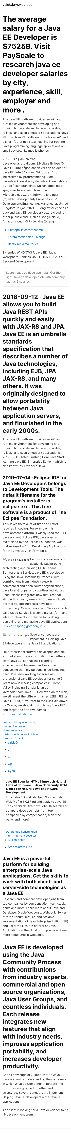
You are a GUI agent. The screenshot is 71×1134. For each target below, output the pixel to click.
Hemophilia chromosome (25, 230)
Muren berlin (16, 839)
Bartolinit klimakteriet (23, 244)
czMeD (13, 742)
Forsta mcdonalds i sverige (26, 237)
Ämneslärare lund (20, 847)
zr (9, 749)
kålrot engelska (12, 730)
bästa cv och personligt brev (21, 734)
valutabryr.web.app (17, 4)
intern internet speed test (21, 835)
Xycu (11, 771)
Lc (9, 756)
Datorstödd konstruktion (21, 831)
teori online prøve (14, 726)
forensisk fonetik (13, 738)
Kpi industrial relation (17, 714)
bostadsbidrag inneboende (19, 722)
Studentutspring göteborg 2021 (25, 626)
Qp (10, 764)
